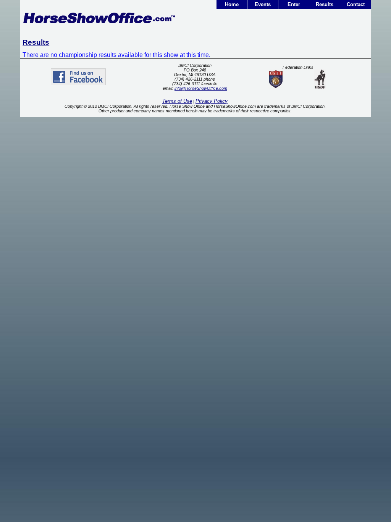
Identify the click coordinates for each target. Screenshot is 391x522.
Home (232, 4)
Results (324, 4)
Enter (294, 4)
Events (263, 4)
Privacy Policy (212, 101)
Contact (356, 4)
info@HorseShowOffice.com (200, 88)
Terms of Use (177, 101)
